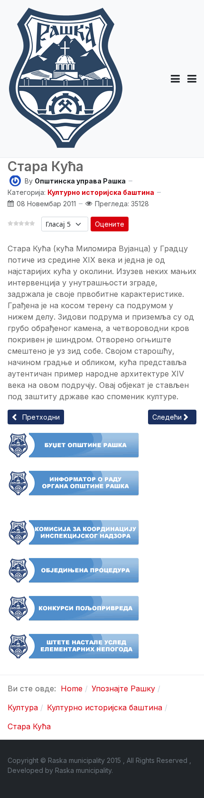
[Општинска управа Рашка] (15, 180)
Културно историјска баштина (100, 192)
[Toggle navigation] (191, 78)
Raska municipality (83, 770)
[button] (175, 78)
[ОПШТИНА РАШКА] (66, 79)
